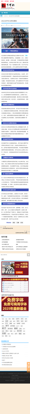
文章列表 (6, 16)
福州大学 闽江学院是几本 (7, 246)
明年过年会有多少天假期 (7, 358)
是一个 (18, 326)
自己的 (19, 331)
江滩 (26, 55)
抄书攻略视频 (5, 242)
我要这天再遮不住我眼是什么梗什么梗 (10, 353)
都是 (20, 333)
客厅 (26, 321)
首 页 (2, 1)
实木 (22, 321)
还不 (16, 333)
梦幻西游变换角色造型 (7, 364)
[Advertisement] (15, 399)
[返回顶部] (28, 370)
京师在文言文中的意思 (21, 249)
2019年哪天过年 (5, 244)
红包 (14, 331)
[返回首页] (28, 363)
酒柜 (24, 333)
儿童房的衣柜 (5, 349)
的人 (7, 331)
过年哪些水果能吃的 (6, 344)
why (5, 25)
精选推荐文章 (26, 373)
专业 (3, 319)
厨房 (6, 321)
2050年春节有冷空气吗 (8, 228)
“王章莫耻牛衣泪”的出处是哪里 (22, 242)
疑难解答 (16, 375)
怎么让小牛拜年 (5, 351)
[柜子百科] (15, 6)
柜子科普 (7, 1)
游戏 (20, 328)
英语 (24, 331)
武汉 (4, 51)
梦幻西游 (10, 328)
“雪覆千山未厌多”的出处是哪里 (8, 249)
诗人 (12, 333)
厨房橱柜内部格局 (20, 239)
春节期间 (12, 326)
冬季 (26, 319)
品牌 (11, 321)
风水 (9, 336)
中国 (6, 318)
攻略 (10, 323)
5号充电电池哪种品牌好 (7, 362)
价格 (13, 319)
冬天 (22, 319)
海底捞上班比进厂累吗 (7, 355)
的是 (11, 331)
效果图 (18, 323)
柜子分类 (12, 1)
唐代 (14, 321)
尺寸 (6, 323)
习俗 (9, 319)
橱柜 (16, 328)
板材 (21, 326)
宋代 (18, 321)
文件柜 (23, 323)
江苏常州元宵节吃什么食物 (21, 232)
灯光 (9, 51)
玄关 (24, 328)
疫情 (3, 331)
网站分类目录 (20, 373)
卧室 (3, 321)
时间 (3, 326)
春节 (7, 325)
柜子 (4, 328)
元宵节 (17, 319)
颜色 (6, 336)
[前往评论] (28, 367)
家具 (3, 323)
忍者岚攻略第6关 (5, 239)
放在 (14, 323)
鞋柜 (3, 336)
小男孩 (15, 381)
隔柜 (17, 244)
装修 (8, 333)
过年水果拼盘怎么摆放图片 (22, 246)
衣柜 (4, 333)
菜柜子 (3, 360)
